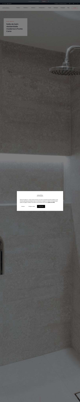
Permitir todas (41, 206)
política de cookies (51, 202)
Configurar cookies (31, 206)
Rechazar (23, 206)
